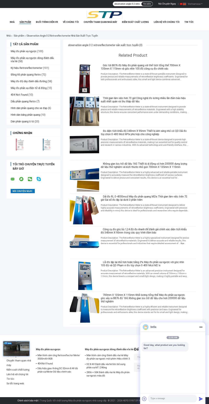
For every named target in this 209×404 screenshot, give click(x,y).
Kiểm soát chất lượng (135, 22)
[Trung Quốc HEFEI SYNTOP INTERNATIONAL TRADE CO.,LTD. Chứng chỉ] (20, 144)
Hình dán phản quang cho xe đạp (29, 108)
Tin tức (189, 22)
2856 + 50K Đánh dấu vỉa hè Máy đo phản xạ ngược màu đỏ (108, 374)
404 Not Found (19, 94)
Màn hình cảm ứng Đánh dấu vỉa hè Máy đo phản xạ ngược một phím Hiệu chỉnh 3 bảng (108, 357)
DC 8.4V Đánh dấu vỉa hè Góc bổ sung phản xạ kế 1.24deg (106, 366)
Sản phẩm (25, 22)
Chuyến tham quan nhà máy (100, 22)
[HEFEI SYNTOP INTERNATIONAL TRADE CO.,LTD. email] (15, 179)
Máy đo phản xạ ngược (24, 51)
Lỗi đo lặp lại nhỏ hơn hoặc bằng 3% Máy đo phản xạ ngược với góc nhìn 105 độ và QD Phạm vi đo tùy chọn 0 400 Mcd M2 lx (142, 264)
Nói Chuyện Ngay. (167, 3)
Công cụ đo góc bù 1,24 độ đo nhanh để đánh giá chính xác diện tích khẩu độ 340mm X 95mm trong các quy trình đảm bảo (144, 231)
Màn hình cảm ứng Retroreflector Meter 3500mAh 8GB (59, 357)
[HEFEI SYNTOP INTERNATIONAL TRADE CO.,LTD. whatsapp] (23, 179)
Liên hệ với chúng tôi (166, 22)
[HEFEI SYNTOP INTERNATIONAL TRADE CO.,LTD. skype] (41, 179)
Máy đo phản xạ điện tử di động (29, 88)
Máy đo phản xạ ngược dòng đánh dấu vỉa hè (109, 349)
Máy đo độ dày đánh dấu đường (29, 81)
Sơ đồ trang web (15, 383)
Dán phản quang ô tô (22, 121)
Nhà (12, 22)
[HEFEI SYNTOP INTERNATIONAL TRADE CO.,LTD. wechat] (32, 179)
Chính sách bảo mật (27, 400)
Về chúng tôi (71, 22)
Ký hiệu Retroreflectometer (26, 68)
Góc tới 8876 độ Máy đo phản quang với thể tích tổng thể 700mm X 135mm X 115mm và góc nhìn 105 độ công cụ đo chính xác (140, 67)
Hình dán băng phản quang (25, 114)
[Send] (200, 398)
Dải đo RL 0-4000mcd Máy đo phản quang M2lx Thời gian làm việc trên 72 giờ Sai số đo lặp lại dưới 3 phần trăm (144, 198)
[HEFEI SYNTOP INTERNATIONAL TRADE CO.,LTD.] (104, 14)
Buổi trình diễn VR (47, 22)
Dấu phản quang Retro (23, 101)
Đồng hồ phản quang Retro (26, 74)
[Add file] (144, 398)
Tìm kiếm (147, 4)
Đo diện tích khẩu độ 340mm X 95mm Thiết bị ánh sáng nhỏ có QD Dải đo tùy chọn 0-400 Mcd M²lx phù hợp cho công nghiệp (144, 132)
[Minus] (201, 327)
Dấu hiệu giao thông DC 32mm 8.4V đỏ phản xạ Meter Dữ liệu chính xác (58, 370)
